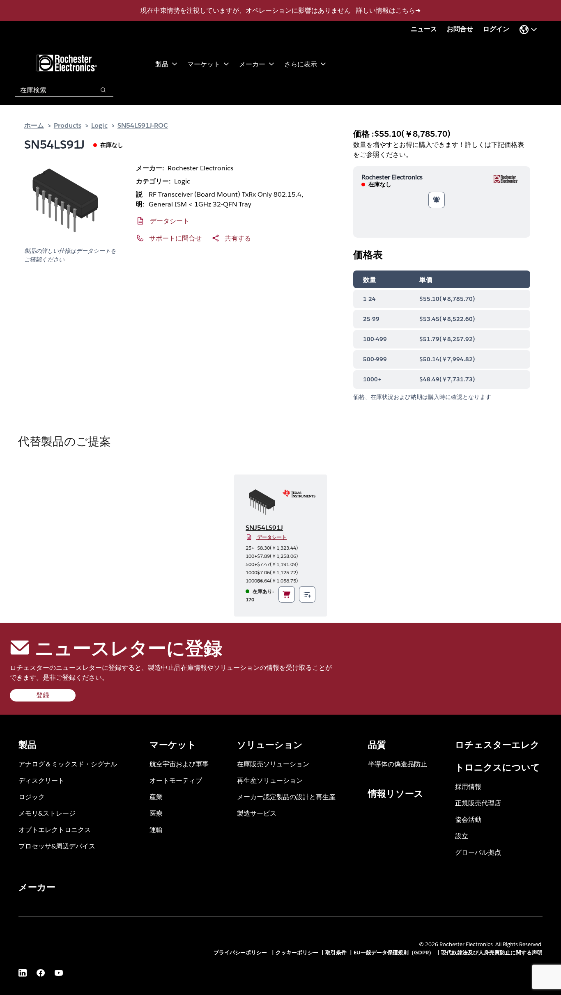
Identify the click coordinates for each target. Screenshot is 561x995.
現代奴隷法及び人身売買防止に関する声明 (492, 952)
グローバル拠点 (478, 852)
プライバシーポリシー (241, 952)
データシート (169, 221)
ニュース (424, 29)
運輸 (156, 829)
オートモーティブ (175, 780)
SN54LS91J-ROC (142, 125)
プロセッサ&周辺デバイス (56, 846)
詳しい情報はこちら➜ (388, 10)
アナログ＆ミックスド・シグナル (67, 764)
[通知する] (436, 200)
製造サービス (256, 813)
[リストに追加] (307, 594)
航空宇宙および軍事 (179, 764)
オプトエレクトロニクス (54, 829)
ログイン (496, 29)
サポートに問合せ (175, 238)
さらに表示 (300, 64)
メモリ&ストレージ (47, 813)
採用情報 (468, 786)
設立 (461, 835)
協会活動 (468, 819)
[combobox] (50, 90)
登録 (42, 695)
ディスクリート (41, 780)
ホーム (34, 125)
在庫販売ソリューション (273, 764)
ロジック (31, 796)
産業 (156, 796)
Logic (99, 125)
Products (67, 125)
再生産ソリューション (270, 780)
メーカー (252, 64)
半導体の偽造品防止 (397, 764)
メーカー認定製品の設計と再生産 (286, 796)
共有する (238, 238)
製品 (161, 64)
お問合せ (460, 29)
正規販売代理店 (478, 803)
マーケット (203, 64)
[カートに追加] (286, 594)
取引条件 (336, 952)
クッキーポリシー (297, 952)
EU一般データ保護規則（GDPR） (394, 952)
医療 (156, 813)
